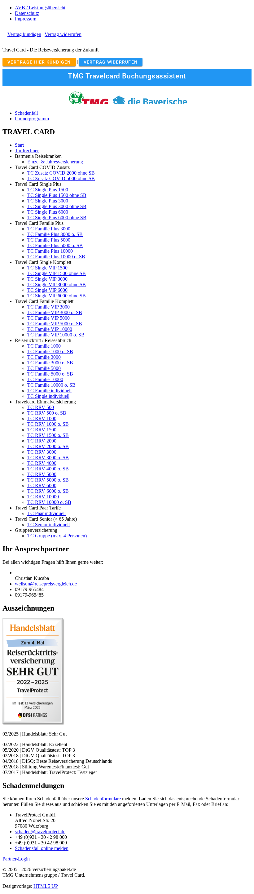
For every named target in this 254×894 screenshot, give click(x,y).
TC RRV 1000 (41, 418)
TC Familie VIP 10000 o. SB (56, 334)
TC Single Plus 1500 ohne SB (56, 195)
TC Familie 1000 (44, 346)
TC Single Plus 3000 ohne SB (56, 206)
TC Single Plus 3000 (47, 200)
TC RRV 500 (40, 407)
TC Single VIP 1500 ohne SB (56, 273)
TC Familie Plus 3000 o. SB (55, 234)
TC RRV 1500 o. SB (48, 435)
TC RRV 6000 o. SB (48, 491)
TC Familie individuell (49, 390)
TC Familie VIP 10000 (49, 329)
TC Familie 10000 (45, 379)
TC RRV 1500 (41, 429)
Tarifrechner (27, 150)
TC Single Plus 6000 (47, 212)
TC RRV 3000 (41, 452)
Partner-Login (16, 858)
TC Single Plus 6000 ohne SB (56, 217)
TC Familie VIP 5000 (48, 318)
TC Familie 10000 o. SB (51, 385)
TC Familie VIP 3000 (48, 306)
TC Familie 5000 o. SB (50, 373)
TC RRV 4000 (41, 463)
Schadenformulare (103, 798)
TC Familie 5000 (44, 368)
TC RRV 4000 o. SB (48, 468)
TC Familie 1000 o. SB (50, 351)
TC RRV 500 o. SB (46, 413)
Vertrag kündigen (24, 34)
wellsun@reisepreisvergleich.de (46, 583)
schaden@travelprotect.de (40, 831)
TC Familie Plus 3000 (48, 228)
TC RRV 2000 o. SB (48, 446)
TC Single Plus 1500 (47, 189)
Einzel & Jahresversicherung (55, 161)
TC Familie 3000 (44, 357)
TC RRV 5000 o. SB (48, 480)
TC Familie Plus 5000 (48, 239)
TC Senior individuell (48, 524)
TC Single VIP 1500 (47, 267)
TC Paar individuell (46, 513)
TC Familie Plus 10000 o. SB (56, 256)
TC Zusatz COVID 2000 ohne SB (61, 173)
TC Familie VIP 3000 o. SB (54, 312)
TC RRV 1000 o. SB (48, 424)
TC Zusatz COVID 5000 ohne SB (61, 178)
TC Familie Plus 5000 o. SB (55, 245)
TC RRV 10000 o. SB (49, 502)
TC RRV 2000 (41, 440)
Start (19, 145)
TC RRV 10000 (43, 496)
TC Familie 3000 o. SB (50, 362)
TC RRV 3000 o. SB (48, 457)
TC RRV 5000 (41, 474)
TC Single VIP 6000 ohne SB (56, 295)
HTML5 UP (45, 886)
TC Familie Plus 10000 (50, 251)
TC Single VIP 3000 (47, 279)
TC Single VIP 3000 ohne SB (56, 284)
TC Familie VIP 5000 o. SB (54, 323)
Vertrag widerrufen (63, 34)
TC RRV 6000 (41, 485)
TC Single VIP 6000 (47, 290)
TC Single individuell (48, 396)
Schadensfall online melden (41, 848)
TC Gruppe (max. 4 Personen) (57, 535)
